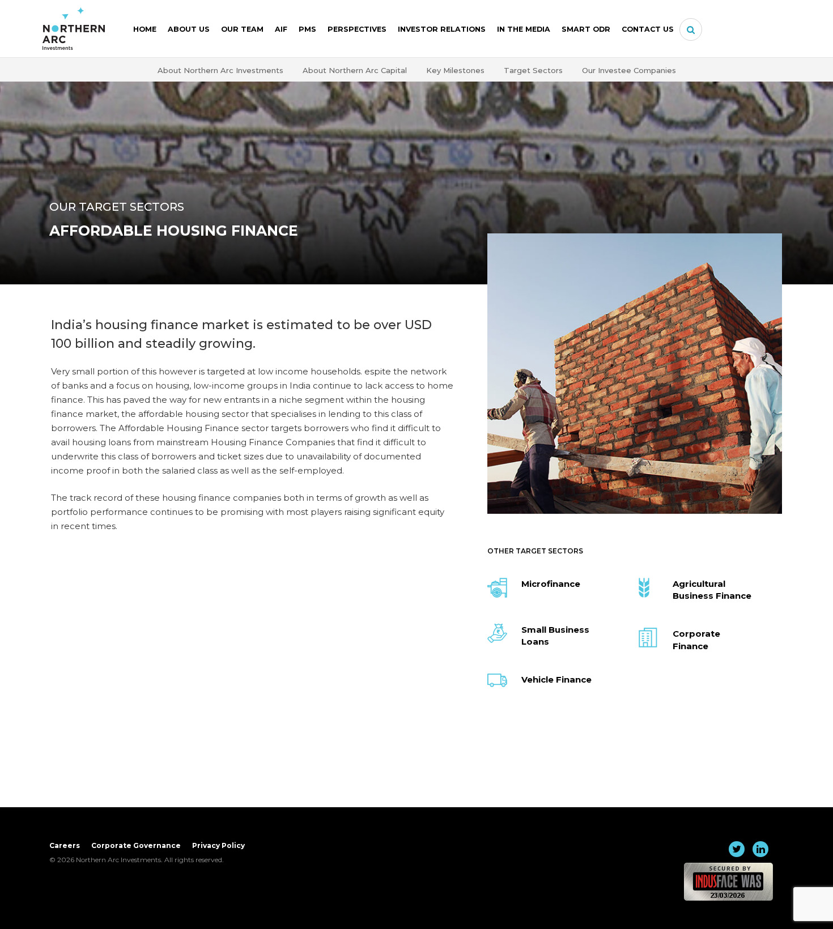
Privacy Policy (218, 845)
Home (144, 29)
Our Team (242, 29)
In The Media (523, 29)
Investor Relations (442, 29)
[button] (691, 29)
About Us (189, 29)
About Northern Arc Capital (355, 70)
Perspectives (357, 29)
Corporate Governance (136, 845)
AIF (281, 29)
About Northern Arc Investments (220, 70)
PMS (307, 29)
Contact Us (648, 29)
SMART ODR (586, 29)
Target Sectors (533, 70)
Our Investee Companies (629, 70)
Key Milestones (455, 70)
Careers (64, 845)
